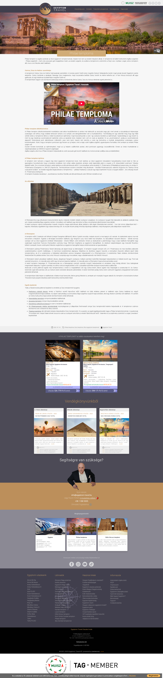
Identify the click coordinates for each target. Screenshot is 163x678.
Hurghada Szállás (33, 598)
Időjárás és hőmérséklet (90, 619)
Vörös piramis (59, 594)
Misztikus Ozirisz (32, 605)
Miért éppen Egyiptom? (118, 596)
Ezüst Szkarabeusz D (34, 596)
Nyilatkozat (114, 587)
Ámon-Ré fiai (31, 580)
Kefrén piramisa (60, 582)
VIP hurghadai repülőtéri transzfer (93, 614)
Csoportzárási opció (89, 612)
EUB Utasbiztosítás (89, 594)
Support (113, 601)
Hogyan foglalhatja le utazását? (93, 580)
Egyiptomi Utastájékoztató (119, 592)
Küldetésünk (87, 591)
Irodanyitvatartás (116, 603)
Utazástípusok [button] (80, 9)
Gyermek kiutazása (116, 594)
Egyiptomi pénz (88, 607)
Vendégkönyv (114, 9)
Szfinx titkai (31, 614)
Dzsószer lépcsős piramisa (64, 591)
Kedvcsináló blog (88, 616)
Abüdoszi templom (61, 598)
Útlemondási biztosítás (90, 598)
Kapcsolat (124, 9)
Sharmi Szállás (32, 612)
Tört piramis (59, 596)
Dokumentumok (115, 589)
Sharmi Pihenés (32, 609)
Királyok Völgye (60, 605)
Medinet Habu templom (62, 607)
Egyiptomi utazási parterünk (92, 587)
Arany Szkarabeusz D (34, 587)
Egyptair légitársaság (89, 600)
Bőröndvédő (114, 598)
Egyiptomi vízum (88, 603)
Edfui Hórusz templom (62, 614)
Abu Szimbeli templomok (63, 621)
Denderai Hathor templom (63, 600)
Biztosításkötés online (90, 596)
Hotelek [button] (89, 9)
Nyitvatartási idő (81, 642)
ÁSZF (112, 582)
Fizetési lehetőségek (89, 582)
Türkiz (29, 618)
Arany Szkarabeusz (33, 585)
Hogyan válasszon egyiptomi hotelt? (95, 605)
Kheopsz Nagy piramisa (63, 580)
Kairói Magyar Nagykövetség (92, 589)
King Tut (29, 603)
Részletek (132, 676)
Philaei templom (60, 619)
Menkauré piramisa (61, 587)
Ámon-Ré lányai (32, 582)
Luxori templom (60, 612)
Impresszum (114, 585)
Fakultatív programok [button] (100, 9)
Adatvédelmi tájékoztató (118, 580)
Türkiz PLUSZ (31, 621)
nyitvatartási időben (88, 498)
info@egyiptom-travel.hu (81, 495)
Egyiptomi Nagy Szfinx (62, 585)
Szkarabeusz (31, 616)
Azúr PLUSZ (31, 591)
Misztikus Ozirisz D (33, 607)
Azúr (28, 589)
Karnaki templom (60, 610)
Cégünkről (86, 585)
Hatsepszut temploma (62, 603)
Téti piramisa (59, 589)
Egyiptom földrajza (89, 610)
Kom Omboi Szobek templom (65, 616)
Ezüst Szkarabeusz (33, 594)
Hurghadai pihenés (33, 600)
